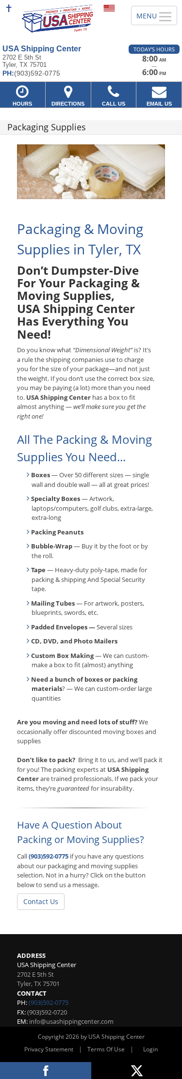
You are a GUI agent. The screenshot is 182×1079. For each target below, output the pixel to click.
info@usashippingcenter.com (71, 1021)
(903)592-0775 (48, 856)
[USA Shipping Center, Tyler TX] (60, 18)
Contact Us (40, 901)
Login (150, 1049)
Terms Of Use (106, 1049)
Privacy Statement (48, 1049)
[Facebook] (45, 1070)
